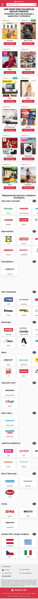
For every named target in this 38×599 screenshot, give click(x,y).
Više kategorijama (6, 576)
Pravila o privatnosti (24, 596)
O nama (4, 593)
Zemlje (33, 593)
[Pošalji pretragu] (35, 4)
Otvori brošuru (9, 43)
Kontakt (9, 593)
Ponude (7, 570)
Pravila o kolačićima (13, 596)
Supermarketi (25, 569)
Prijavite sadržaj (26, 593)
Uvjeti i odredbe (16, 593)
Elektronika (8, 573)
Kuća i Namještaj (26, 573)
